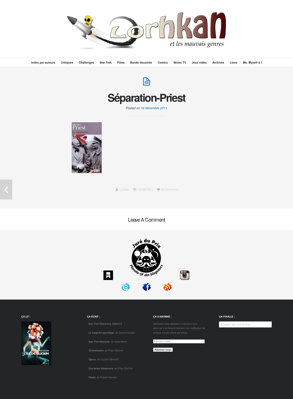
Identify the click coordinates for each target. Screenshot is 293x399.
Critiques (67, 62)
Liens (233, 62)
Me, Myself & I (252, 62)
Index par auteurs (43, 62)
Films (121, 62)
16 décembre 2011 (154, 108)
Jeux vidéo (199, 62)
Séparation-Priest (146, 97)
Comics (163, 62)
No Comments (169, 189)
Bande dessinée (141, 62)
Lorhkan (124, 189)
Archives (218, 62)
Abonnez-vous (163, 349)
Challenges (86, 62)
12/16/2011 (145, 189)
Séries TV (179, 62)
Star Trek (106, 62)
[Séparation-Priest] (146, 83)
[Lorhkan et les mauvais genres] (146, 46)
